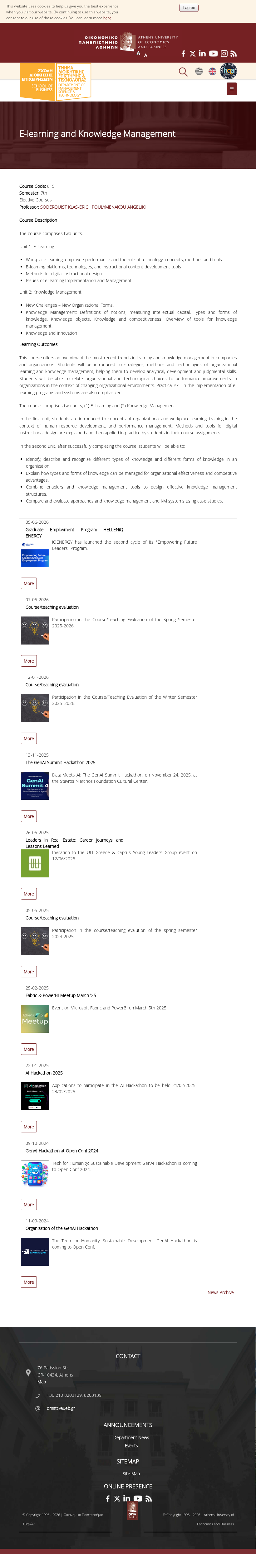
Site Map (131, 1473)
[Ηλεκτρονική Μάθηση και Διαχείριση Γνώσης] (199, 74)
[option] (128, 557)
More (29, 583)
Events (131, 1445)
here (107, 18)
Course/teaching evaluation (52, 607)
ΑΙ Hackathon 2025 (44, 1073)
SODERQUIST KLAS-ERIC (64, 207)
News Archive (221, 1292)
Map (41, 1382)
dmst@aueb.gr (61, 1408)
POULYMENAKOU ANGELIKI (119, 207)
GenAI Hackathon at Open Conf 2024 (62, 1151)
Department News (131, 1437)
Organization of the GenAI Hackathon (62, 1228)
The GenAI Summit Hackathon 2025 (61, 762)
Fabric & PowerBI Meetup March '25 (61, 995)
